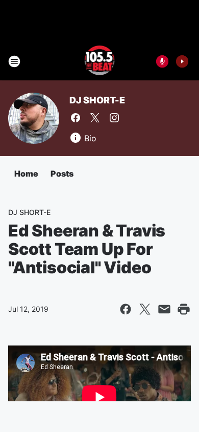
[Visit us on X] (95, 118)
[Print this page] (184, 309)
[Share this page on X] (145, 309)
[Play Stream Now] (182, 61)
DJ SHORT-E (97, 100)
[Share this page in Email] (164, 309)
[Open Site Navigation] (14, 61)
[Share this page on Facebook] (125, 309)
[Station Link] (100, 61)
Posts (62, 173)
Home (26, 173)
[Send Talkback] (162, 61)
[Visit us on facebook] (75, 118)
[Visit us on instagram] (114, 118)
